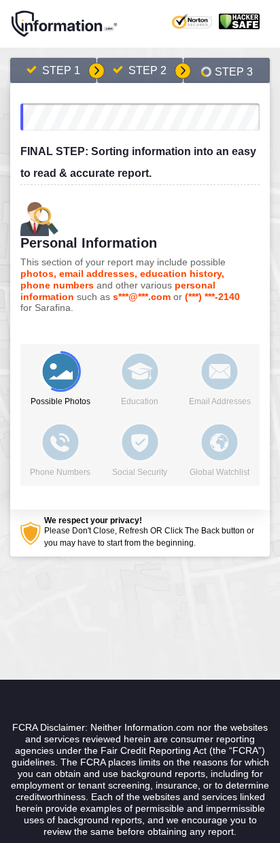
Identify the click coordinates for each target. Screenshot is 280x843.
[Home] (64, 23)
